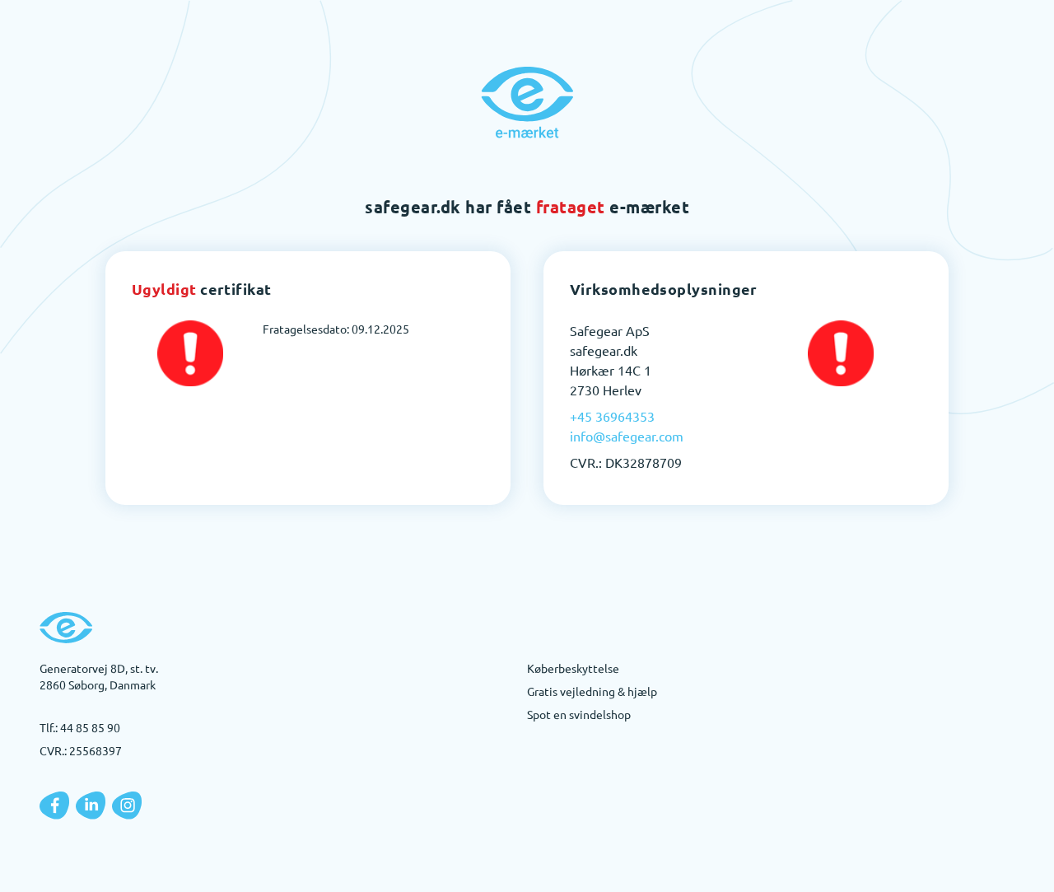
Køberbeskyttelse (573, 668)
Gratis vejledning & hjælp (592, 691)
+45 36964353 (612, 416)
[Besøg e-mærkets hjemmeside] (527, 102)
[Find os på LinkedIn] (90, 806)
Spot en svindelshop (579, 714)
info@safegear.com (626, 435)
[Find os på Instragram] (127, 806)
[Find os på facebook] (54, 806)
